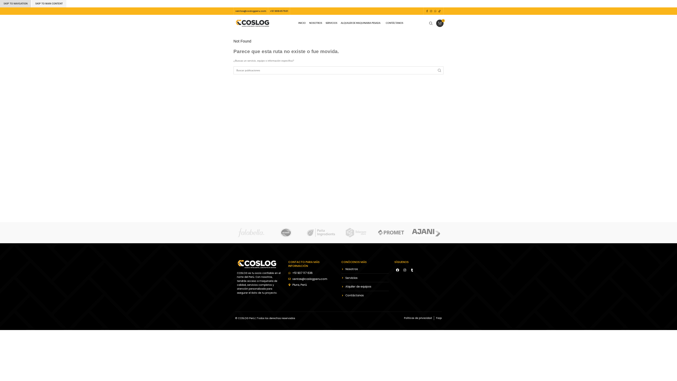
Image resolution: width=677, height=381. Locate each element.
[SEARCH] (439, 70)
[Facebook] (397, 270)
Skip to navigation (16, 3)
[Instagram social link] (431, 11)
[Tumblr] (412, 270)
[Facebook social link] (427, 11)
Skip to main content (49, 3)
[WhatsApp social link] (435, 11)
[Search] (430, 23)
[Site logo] (252, 23)
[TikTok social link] (439, 11)
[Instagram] (405, 270)
